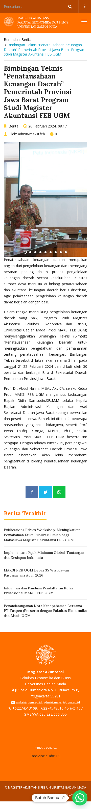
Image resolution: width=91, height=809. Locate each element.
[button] (79, 797)
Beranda (11, 39)
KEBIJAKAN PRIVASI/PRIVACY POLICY (62, 795)
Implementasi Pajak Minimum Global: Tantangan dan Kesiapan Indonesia (44, 555)
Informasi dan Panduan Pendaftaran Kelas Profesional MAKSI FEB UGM (38, 590)
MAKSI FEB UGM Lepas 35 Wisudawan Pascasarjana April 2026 (36, 573)
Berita (26, 39)
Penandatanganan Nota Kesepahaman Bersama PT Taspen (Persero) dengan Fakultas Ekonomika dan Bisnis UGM (45, 611)
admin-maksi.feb (31, 134)
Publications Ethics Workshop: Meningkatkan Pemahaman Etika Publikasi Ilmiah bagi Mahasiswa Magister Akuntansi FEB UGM (42, 535)
